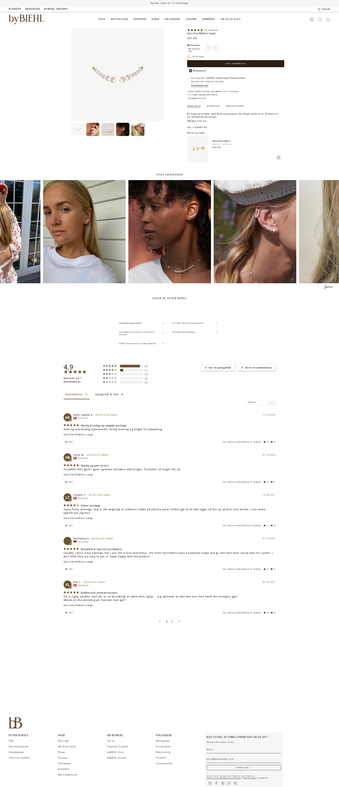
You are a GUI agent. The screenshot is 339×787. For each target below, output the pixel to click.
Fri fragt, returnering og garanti (188, 323)
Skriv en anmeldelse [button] (258, 367)
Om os (111, 740)
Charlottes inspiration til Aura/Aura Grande (136, 333)
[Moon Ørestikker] (197, 149)
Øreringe (63, 740)
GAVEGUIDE (32, 8)
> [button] (179, 621)
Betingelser (163, 740)
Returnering (163, 752)
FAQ (11, 740)
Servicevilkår (250, 778)
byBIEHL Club (115, 752)
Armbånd (63, 769)
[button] (102, 19)
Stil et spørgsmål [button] (220, 367)
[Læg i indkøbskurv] (278, 157)
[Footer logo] (15, 722)
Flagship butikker (118, 746)
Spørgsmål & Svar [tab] (107, 394)
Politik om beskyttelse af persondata (224, 778)
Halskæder (64, 763)
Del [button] (70, 441)
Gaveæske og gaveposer (130, 323)
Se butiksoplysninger (199, 85)
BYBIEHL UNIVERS (56, 8)
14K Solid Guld (67, 746)
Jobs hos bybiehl (19, 757)
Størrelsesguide (18, 746)
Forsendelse (163, 746)
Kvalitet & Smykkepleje (183, 332)
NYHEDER (15, 8)
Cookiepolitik (164, 763)
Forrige (71, 74)
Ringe (61, 752)
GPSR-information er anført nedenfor (137, 343)
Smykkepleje (16, 752)
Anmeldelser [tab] (74, 394)
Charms (63, 757)
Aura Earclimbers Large (78, 434)
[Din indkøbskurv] (328, 19)
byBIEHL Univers (117, 757)
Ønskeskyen (199, 70)
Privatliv (161, 757)
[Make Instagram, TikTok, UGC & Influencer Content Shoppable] (329, 287)
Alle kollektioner (68, 774)
